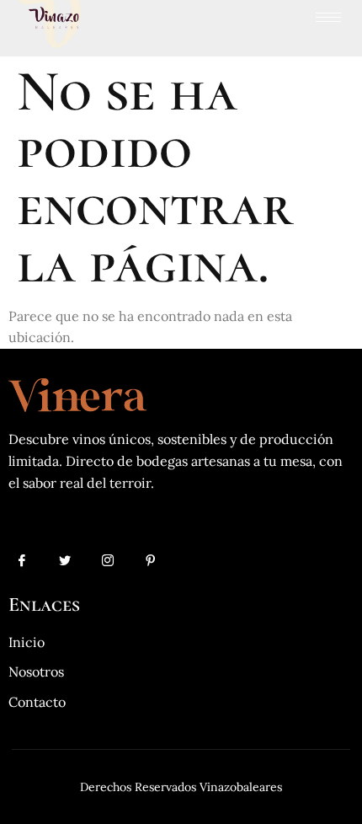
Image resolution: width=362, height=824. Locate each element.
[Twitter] (64, 564)
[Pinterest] (150, 564)
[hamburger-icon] (328, 17)
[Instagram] (107, 564)
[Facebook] (21, 564)
